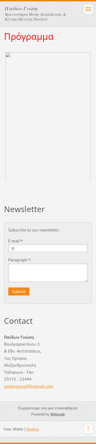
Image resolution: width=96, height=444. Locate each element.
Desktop (32, 429)
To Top (88, 429)
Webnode (57, 414)
